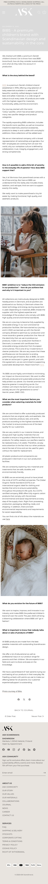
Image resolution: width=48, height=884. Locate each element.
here (42, 365)
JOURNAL (6, 805)
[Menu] (3, 12)
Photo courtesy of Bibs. (12, 691)
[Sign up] (44, 773)
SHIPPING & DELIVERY (12, 830)
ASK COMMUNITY (10, 787)
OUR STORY (7, 790)
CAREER (6, 812)
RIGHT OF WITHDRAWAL (13, 852)
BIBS (4, 85)
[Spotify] (34, 749)
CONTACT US (8, 815)
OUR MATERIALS (9, 797)
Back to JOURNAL (24, 710)
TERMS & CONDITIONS (12, 841)
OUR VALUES (8, 794)
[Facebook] (3, 749)
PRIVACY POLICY (10, 845)
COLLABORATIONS (10, 801)
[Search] (39, 12)
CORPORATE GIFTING (12, 838)
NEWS (5, 808)
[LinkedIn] (29, 749)
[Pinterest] (24, 749)
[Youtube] (8, 749)
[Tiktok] (19, 749)
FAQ (4, 827)
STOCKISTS (7, 834)
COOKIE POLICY (9, 848)
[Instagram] (14, 749)
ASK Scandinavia (26, 875)
